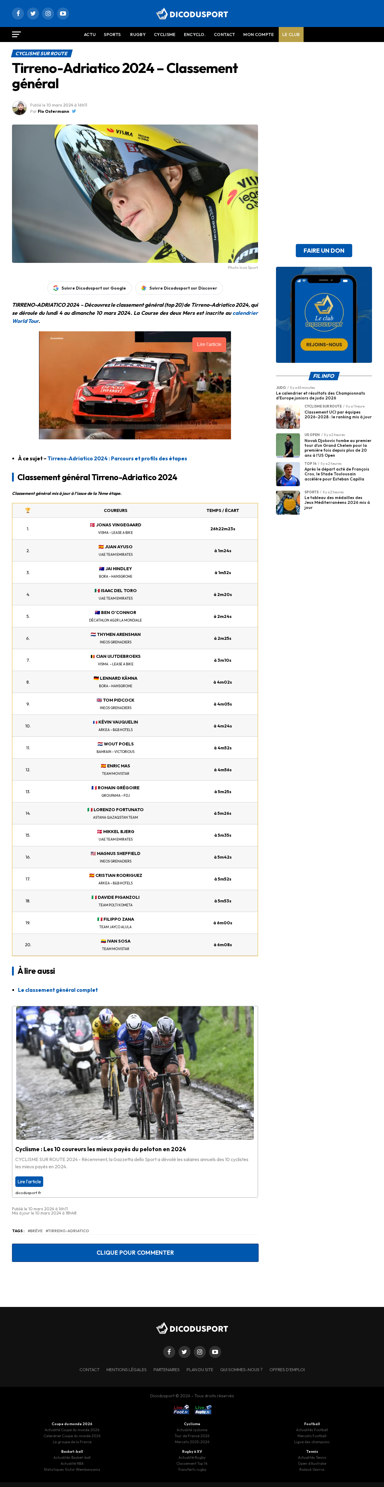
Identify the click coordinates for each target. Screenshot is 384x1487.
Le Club (291, 34)
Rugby (138, 34)
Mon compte (258, 34)
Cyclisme (165, 34)
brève (36, 1231)
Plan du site (200, 1369)
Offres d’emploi (287, 1369)
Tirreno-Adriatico (68, 1231)
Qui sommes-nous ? (241, 1369)
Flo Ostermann (53, 111)
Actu (90, 34)
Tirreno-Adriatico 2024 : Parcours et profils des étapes (117, 458)
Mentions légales (126, 1369)
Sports (112, 34)
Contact (224, 34)
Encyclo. (195, 34)
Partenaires (167, 1369)
